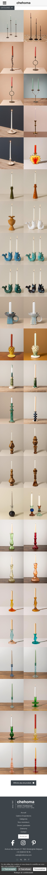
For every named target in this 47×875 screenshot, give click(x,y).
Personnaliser (39, 869)
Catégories (23, 819)
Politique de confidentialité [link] (23, 872)
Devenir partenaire (23, 826)
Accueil (23, 813)
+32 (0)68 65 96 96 (23, 852)
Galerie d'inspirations (23, 816)
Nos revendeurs (23, 822)
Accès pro (23, 836)
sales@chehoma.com (23, 855)
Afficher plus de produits (22, 783)
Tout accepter (9, 869)
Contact (23, 832)
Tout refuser (25, 869)
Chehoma (23, 829)
